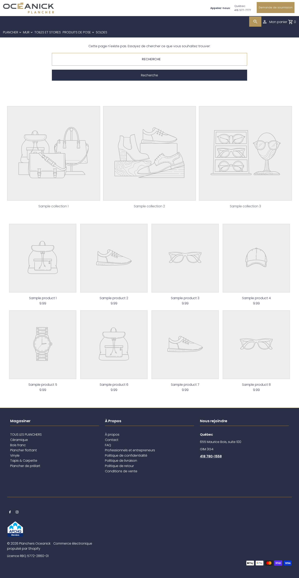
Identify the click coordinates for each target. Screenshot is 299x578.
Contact (111, 439)
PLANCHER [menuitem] (10, 32)
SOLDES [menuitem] (101, 32)
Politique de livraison (121, 460)
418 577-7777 (242, 10)
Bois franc (18, 445)
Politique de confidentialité (126, 455)
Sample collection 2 (149, 206)
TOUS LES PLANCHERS (26, 434)
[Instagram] (17, 512)
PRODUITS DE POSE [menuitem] (77, 32)
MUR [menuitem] (26, 32)
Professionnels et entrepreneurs (130, 450)
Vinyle (15, 455)
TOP (292, 572)
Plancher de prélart (25, 466)
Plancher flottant (23, 450)
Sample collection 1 (53, 206)
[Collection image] (53, 197)
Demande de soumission (275, 7)
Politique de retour (119, 466)
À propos (112, 434)
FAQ (108, 445)
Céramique (19, 439)
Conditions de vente (121, 471)
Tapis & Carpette (23, 460)
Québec (239, 6)
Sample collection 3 (245, 206)
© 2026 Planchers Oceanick (28, 543)
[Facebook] (10, 512)
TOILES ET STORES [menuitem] (47, 32)
